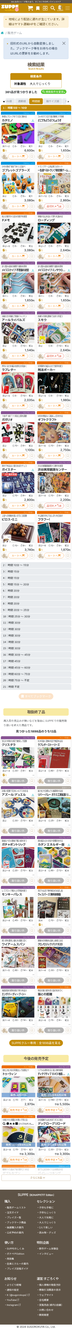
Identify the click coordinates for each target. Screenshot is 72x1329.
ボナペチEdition (15, 1253)
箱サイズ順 (52, 101)
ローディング (46, 220)
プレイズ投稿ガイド (17, 1268)
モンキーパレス (12, 894)
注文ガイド (13, 1212)
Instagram (12, 1305)
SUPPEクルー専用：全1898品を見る (36, 1043)
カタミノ (7, 120)
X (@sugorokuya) (17, 1295)
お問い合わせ (46, 1310)
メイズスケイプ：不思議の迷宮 (15, 270)
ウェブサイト (46, 1295)
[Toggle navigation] (67, 8)
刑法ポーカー (46, 369)
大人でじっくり (47, 1222)
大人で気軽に (46, 1217)
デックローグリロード (52, 1123)
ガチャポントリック (14, 844)
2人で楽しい (46, 1227)
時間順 (36, 101)
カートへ (17, 156)
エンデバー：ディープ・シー (14, 994)
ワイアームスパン (13, 944)
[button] (53, 92)
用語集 (10, 1258)
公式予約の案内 (15, 1232)
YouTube (11, 1300)
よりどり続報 (14, 1285)
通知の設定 (13, 1290)
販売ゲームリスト (16, 1207)
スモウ (42, 319)
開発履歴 (44, 1315)
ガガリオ (7, 419)
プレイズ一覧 (14, 1217)
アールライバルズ (13, 319)
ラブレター (9, 369)
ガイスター (9, 469)
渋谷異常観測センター (52, 469)
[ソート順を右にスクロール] (68, 101)
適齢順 (22, 101)
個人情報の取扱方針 (50, 1285)
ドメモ (6, 220)
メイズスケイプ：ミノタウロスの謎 (53, 270)
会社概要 (44, 1300)
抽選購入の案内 (15, 1227)
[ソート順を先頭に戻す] (4, 101)
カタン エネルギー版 (51, 844)
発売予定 (15, 1110)
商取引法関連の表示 (50, 1290)
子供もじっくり (47, 1212)
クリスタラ (9, 744)
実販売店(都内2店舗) (50, 1305)
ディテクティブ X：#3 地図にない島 (54, 1074)
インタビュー (46, 1253)
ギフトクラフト (47, 419)
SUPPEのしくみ (15, 1248)
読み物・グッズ (47, 1232)
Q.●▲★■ (10, 1123)
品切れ (50, 206)
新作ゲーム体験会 (48, 1248)
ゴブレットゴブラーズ (16, 170)
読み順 (8, 101)
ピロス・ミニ (10, 519)
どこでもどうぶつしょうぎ (49, 120)
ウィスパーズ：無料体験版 (49, 894)
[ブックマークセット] (38, 8)
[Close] (63, 43)
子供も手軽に (46, 1207)
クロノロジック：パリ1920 (50, 944)
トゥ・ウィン (10, 1074)
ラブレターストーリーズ (49, 744)
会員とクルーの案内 (17, 1263)
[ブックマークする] (32, 156)
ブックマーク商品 (16, 1222)
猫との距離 (45, 994)
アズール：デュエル (14, 794)
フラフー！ (44, 519)
